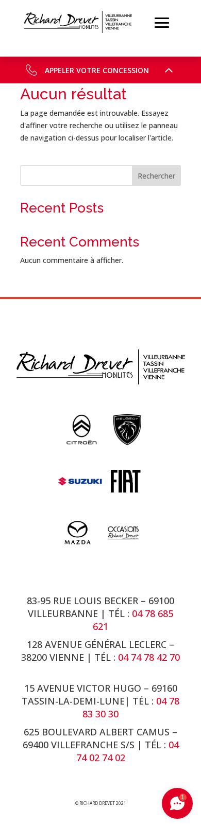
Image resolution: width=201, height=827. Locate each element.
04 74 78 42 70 (149, 657)
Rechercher (156, 176)
